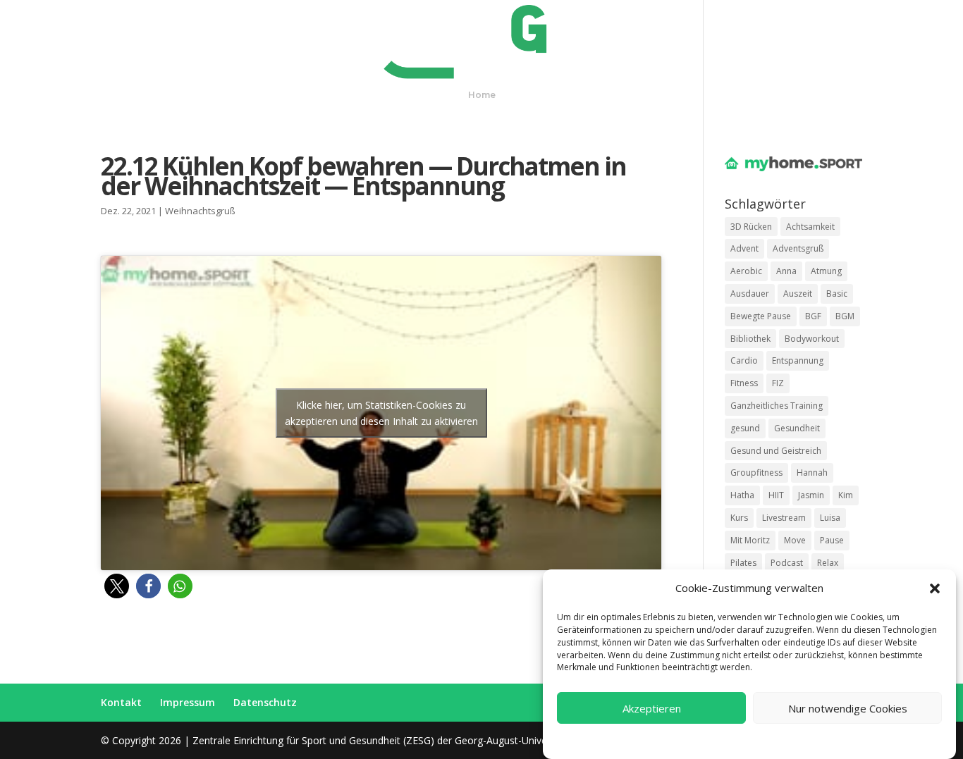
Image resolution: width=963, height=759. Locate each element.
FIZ (778, 383)
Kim (845, 495)
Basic (836, 294)
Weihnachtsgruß (200, 210)
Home (482, 95)
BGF (813, 316)
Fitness (744, 383)
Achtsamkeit (810, 227)
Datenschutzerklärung (727, 740)
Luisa (830, 518)
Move (795, 540)
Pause (832, 540)
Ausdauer (749, 294)
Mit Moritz (750, 540)
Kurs (739, 518)
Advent (744, 248)
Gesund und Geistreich (775, 451)
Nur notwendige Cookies (847, 708)
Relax (827, 563)
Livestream (784, 518)
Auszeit (797, 294)
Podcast (787, 563)
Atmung (826, 271)
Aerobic (746, 271)
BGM (844, 316)
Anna (786, 271)
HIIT (776, 495)
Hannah (812, 473)
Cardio (744, 360)
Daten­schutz (265, 702)
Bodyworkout (812, 339)
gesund (745, 428)
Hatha (742, 495)
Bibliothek (750, 339)
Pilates (743, 563)
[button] (935, 588)
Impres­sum (187, 702)
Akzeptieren (651, 708)
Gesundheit (797, 428)
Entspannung (797, 360)
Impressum (800, 740)
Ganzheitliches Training (776, 406)
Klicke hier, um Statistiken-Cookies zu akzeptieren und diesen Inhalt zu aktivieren (381, 413)
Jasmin (811, 495)
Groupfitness (756, 473)
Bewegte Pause (760, 316)
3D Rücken (751, 227)
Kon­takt (121, 702)
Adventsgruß (798, 248)
